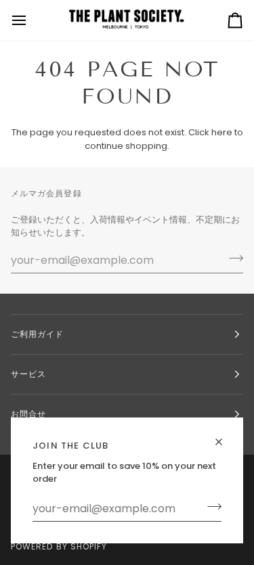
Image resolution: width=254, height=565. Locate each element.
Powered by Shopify (59, 546)
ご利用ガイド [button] (37, 334)
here (221, 132)
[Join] (210, 507)
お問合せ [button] (28, 414)
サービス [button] (28, 374)
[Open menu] (31, 20)
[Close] (224, 436)
